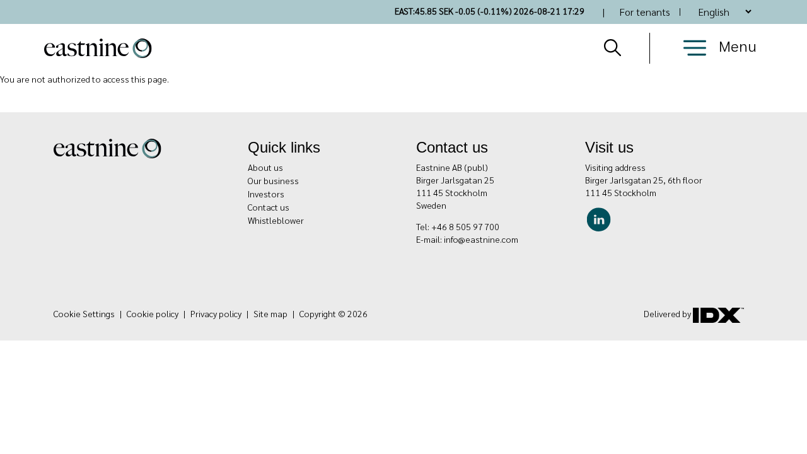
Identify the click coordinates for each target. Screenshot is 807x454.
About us (265, 167)
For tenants (644, 11)
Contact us (268, 206)
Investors (266, 193)
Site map (270, 313)
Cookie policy (152, 313)
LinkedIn (601, 218)
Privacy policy (215, 313)
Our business (273, 180)
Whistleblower (276, 220)
